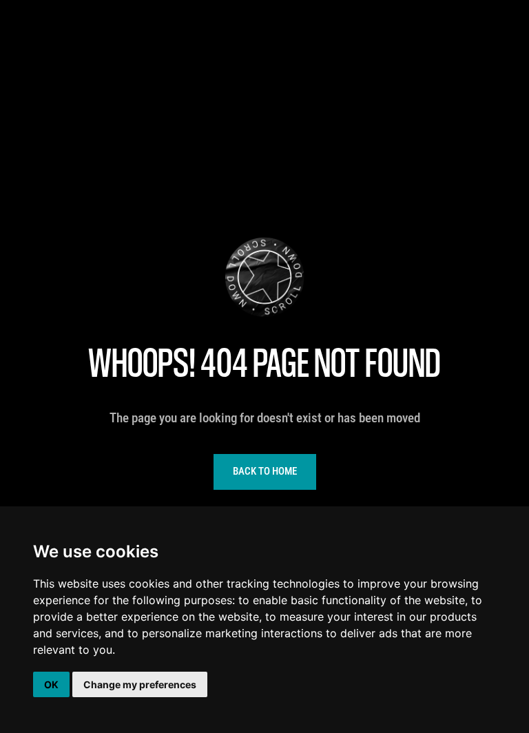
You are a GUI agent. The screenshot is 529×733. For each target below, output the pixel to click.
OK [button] (51, 684)
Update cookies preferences (66, 7)
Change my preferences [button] (139, 684)
